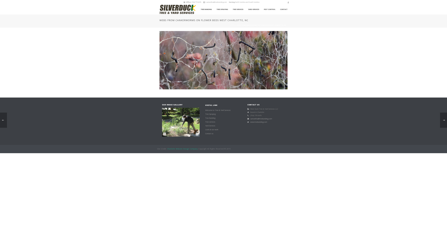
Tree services (238, 9)
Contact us (209, 133)
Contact (284, 9)
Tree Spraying (222, 9)
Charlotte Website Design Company (182, 149)
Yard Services (253, 9)
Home (232, 25)
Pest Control (269, 9)
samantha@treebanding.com (216, 2)
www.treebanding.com (258, 122)
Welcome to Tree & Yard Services (218, 110)
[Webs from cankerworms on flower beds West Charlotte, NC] (223, 60)
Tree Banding (206, 9)
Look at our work (211, 129)
